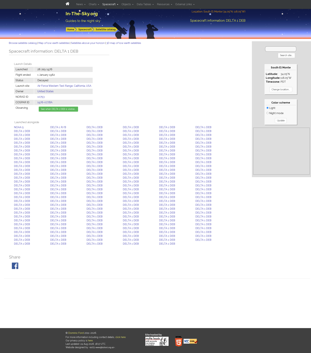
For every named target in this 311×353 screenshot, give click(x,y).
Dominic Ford (76, 332)
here (90, 340)
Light (272, 108)
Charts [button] (93, 4)
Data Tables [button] (144, 4)
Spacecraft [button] (109, 4)
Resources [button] (163, 4)
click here (120, 337)
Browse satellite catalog (23, 43)
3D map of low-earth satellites (123, 43)
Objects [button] (126, 4)
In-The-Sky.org (82, 13)
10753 (41, 96)
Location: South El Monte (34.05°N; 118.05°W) (218, 11)
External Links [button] (184, 4)
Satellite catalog (106, 29)
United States (45, 91)
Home (70, 29)
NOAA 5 (19, 127)
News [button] (80, 4)
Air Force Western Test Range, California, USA (64, 85)
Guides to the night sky (83, 21)
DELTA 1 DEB (94, 127)
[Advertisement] (281, 151)
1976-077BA (44, 102)
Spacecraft (85, 29)
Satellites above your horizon (88, 43)
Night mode (276, 113)
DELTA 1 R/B (58, 127)
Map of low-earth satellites (54, 43)
